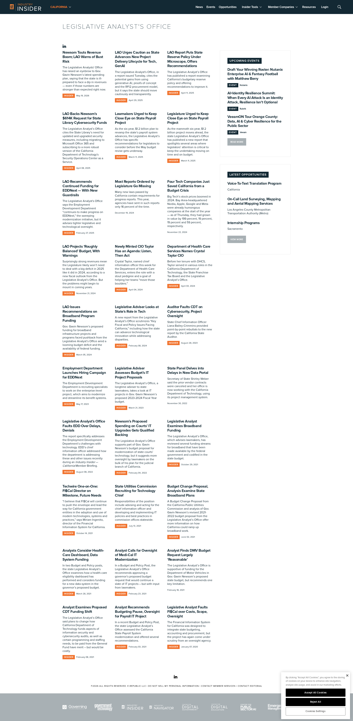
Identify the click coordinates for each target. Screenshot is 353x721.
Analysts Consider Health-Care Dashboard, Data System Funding (83, 555)
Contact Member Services (218, 686)
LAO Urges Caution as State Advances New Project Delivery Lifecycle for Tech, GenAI (137, 59)
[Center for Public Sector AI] (249, 707)
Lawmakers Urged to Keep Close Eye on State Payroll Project (136, 118)
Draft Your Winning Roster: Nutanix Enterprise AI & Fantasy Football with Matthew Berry (255, 74)
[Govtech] (104, 707)
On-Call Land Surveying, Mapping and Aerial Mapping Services (254, 201)
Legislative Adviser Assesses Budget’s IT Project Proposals (132, 373)
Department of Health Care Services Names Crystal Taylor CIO (188, 251)
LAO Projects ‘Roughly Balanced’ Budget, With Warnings (81, 251)
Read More (236, 142)
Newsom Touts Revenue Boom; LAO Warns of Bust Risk (83, 57)
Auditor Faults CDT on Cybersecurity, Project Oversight (185, 311)
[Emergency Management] (278, 707)
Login (324, 7)
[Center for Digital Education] (220, 707)
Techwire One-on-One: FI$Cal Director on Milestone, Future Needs (82, 491)
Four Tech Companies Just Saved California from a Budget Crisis (188, 186)
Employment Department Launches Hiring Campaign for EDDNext (84, 373)
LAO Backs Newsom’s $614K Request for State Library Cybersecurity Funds (85, 118)
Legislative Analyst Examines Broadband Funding (184, 426)
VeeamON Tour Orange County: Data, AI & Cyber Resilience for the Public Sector (254, 121)
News (199, 7)
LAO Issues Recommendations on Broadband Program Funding (80, 314)
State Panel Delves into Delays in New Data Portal (187, 370)
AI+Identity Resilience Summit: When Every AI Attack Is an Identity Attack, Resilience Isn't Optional (255, 97)
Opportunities (227, 7)
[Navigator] (162, 707)
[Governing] (75, 707)
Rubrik (243, 108)
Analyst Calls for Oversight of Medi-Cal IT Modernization (136, 555)
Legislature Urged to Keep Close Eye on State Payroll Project (188, 118)
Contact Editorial (250, 686)
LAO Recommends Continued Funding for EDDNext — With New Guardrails (81, 188)
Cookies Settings (316, 711)
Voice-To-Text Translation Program (254, 183)
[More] (70, 7)
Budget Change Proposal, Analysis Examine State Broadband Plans (187, 491)
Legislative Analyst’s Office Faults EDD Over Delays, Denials (84, 426)
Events (210, 7)
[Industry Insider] (133, 707)
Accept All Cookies (315, 692)
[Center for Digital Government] (191, 707)
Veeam (243, 132)
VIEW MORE (236, 239)
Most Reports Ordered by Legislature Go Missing (135, 183)
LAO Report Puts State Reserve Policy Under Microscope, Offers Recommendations (185, 59)
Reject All (315, 701)
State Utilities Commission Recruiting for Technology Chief (136, 491)
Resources (309, 7)
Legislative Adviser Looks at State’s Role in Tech (137, 309)
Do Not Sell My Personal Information (173, 686)
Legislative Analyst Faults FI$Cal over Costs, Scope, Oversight (187, 612)
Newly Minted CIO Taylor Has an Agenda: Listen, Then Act (134, 251)
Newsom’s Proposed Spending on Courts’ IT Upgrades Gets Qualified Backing (134, 428)
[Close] (347, 675)
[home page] (25, 7)
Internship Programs (243, 223)
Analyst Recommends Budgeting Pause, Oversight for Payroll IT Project (137, 612)
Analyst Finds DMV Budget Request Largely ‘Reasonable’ (188, 555)
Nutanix (243, 85)
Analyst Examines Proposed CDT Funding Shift (85, 609)
